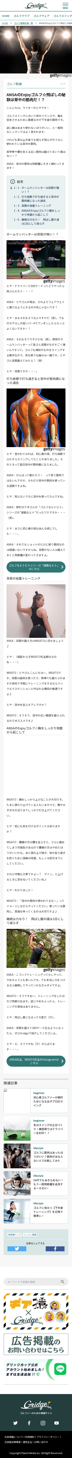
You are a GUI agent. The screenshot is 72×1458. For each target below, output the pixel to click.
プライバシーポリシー (48, 1437)
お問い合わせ (41, 1442)
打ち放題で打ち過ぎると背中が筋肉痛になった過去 (40, 199)
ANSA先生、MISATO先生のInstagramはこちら (34, 1061)
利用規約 (29, 1437)
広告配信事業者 (13, 1442)
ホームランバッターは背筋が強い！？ (40, 190)
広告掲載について (14, 1437)
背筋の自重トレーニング (36, 205)
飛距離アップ (14, 1234)
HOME (5, 23)
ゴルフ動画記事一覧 (23, 23)
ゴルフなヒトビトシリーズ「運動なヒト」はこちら (34, 567)
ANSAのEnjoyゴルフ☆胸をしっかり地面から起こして (41, 212)
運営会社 (27, 1442)
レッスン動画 (30, 1234)
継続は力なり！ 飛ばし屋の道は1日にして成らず (40, 221)
